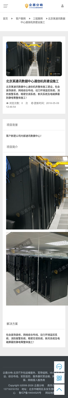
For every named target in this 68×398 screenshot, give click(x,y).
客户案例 (21, 18)
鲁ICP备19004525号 (30, 392)
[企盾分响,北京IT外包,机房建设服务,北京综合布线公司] (34, 6)
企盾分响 (39, 385)
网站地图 (50, 392)
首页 (5, 18)
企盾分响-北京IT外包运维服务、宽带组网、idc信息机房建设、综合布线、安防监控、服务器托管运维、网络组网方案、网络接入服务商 (34, 376)
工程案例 (38, 18)
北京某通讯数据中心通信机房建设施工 (43, 20)
